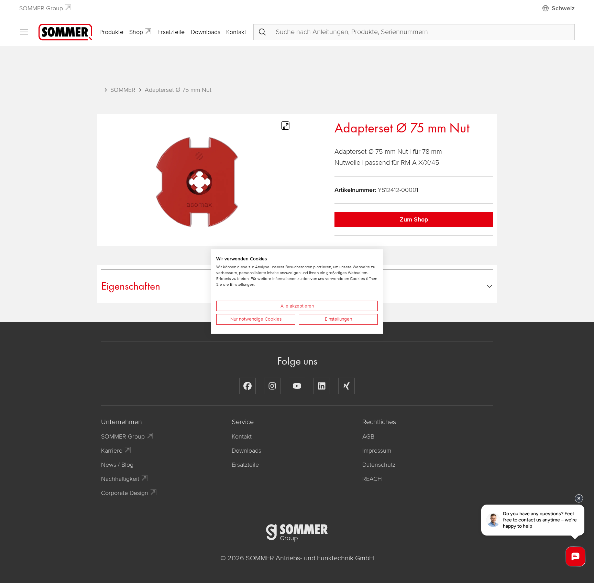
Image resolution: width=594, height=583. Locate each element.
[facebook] (247, 386)
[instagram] (272, 386)
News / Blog (117, 464)
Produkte (111, 32)
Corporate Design (124, 493)
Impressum (376, 450)
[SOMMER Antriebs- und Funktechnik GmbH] (65, 31)
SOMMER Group (41, 8)
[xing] (346, 386)
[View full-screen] (285, 125)
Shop (136, 32)
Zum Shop (414, 219)
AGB (368, 436)
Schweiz (563, 8)
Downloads (205, 32)
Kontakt (236, 32)
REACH (372, 479)
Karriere (111, 450)
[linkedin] (322, 386)
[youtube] (297, 386)
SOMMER (122, 90)
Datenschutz (378, 464)
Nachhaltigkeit (120, 479)
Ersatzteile (171, 32)
